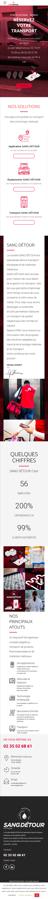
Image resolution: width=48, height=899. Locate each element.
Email (14, 779)
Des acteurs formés (27, 711)
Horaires (15, 768)
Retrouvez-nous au (21, 756)
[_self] (12, 665)
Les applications (26, 663)
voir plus (15, 844)
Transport (22, 727)
